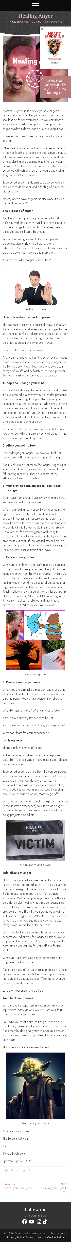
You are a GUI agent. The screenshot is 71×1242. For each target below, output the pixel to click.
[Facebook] (5, 1170)
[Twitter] (11, 1170)
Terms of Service (35, 1237)
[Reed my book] (55, 64)
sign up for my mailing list (55, 87)
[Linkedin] (17, 1170)
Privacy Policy (16, 1237)
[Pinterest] (29, 1170)
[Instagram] (23, 1170)
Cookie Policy (55, 1237)
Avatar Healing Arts (52, 21)
